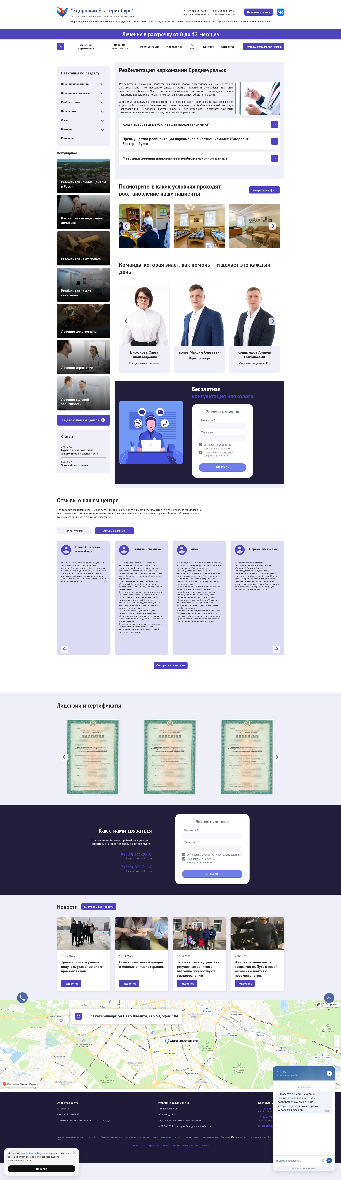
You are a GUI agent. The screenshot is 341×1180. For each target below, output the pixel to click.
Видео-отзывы (74, 531)
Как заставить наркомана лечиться (82, 220)
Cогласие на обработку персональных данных (190, 1145)
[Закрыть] (74, 1152)
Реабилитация (149, 46)
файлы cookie (32, 1153)
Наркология (174, 46)
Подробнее (71, 983)
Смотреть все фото (264, 190)
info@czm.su (265, 1125)
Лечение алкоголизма (120, 46)
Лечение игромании (77, 367)
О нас (192, 46)
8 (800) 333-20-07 (224, 10)
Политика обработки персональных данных (149, 1145)
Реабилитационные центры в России (83, 184)
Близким (208, 46)
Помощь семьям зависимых (263, 46)
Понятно (41, 1169)
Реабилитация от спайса (81, 259)
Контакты (227, 46)
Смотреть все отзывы (170, 665)
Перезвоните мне (258, 12)
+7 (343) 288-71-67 (196, 10)
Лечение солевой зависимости (75, 401)
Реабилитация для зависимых (76, 292)
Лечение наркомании (86, 46)
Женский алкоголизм (74, 465)
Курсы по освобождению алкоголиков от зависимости (80, 451)
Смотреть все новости (98, 906)
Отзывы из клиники (114, 531)
